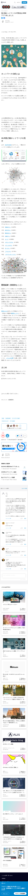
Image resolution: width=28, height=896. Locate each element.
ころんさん (8, 251)
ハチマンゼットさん (10, 254)
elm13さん (8, 230)
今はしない (5, 893)
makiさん (7, 236)
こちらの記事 (9, 358)
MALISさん (8, 233)
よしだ (7, 239)
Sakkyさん (8, 227)
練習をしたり (14, 313)
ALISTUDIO (8, 145)
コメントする (22, 579)
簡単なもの (4, 311)
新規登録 (24, 2)
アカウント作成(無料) (20, 893)
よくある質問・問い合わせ (7, 875)
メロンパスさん (9, 242)
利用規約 (3, 878)
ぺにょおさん (8, 245)
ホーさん (7, 248)
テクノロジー (4, 11)
